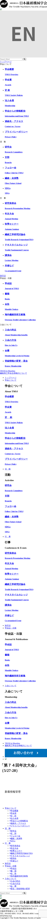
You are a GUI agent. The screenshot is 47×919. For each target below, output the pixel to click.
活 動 (8, 469)
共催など (14, 861)
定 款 (13, 816)
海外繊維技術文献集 (19, 876)
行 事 (8, 537)
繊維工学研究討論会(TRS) (22, 853)
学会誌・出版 (10, 628)
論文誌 (3, 276)
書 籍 (13, 871)
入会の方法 (15, 884)
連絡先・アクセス (18, 823)
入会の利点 (15, 881)
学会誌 (13, 868)
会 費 (13, 886)
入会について (10, 686)
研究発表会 (15, 846)
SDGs (13, 841)
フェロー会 (15, 836)
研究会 (13, 831)
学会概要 (14, 811)
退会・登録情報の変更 (20, 889)
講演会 (13, 858)
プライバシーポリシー (20, 826)
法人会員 (14, 818)
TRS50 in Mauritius (7, 371)
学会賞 (13, 813)
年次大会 (14, 848)
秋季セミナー (16, 851)
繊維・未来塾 (16, 838)
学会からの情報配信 (19, 821)
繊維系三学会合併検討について (13, 373)
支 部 (13, 833)
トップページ (6, 62)
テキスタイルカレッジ (20, 856)
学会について (10, 380)
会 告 (13, 873)
